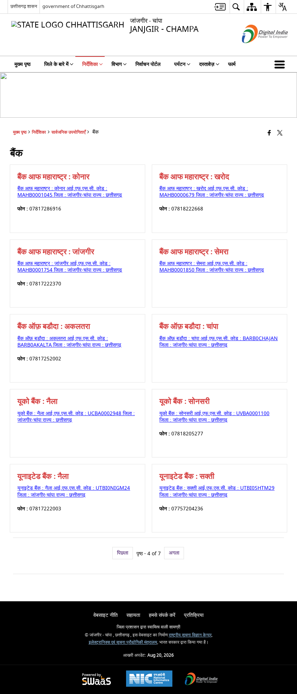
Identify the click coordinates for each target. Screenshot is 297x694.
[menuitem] (220, 6)
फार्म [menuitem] (231, 64)
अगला (174, 553)
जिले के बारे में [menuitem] (56, 64)
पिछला (122, 553)
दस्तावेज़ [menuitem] (206, 64)
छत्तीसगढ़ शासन (24, 6)
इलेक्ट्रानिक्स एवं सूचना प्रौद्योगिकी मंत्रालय (123, 642)
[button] (281, 64)
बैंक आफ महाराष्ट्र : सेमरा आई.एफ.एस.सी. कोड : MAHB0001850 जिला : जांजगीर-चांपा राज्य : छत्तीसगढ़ (211, 267)
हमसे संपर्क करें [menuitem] (162, 615)
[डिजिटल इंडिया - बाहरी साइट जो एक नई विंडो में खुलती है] (256, 49)
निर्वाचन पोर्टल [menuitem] (147, 64)
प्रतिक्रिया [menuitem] (194, 615)
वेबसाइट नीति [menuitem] (105, 615)
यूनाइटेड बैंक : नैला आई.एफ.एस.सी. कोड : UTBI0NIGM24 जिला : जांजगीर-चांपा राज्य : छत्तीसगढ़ (73, 491)
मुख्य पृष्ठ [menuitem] (22, 64)
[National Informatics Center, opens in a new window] (149, 679)
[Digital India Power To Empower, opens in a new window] (201, 679)
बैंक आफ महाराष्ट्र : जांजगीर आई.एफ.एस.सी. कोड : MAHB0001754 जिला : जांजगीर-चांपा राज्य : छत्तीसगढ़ (69, 267)
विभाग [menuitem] (117, 64)
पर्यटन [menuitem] (179, 64)
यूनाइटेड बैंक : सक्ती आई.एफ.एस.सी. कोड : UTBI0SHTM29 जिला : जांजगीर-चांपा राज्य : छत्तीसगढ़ (217, 491)
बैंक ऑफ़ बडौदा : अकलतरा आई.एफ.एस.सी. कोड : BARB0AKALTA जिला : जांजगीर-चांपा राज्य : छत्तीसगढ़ (69, 342)
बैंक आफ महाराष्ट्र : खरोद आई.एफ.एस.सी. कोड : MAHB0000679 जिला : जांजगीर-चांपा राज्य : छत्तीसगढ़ (211, 192)
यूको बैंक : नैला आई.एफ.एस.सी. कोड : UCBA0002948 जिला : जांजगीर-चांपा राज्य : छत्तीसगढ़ (76, 417)
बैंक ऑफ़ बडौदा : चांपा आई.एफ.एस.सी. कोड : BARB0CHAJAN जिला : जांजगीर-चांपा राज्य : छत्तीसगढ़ (218, 342)
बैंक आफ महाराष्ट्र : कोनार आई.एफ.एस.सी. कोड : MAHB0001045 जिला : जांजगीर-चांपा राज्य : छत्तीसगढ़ (69, 192)
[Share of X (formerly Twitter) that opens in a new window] (279, 133)
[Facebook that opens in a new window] (269, 133)
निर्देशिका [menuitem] (90, 64)
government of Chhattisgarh (73, 6)
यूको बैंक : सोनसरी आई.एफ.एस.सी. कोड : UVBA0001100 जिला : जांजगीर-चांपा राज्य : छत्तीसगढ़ (214, 417)
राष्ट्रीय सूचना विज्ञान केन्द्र (190, 635)
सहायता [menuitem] (133, 615)
